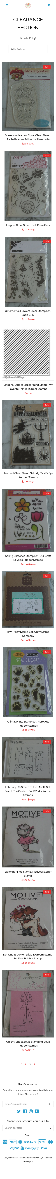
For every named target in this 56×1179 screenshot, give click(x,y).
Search (28, 1135)
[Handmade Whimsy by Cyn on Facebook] (25, 1112)
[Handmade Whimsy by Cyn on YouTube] (37, 1112)
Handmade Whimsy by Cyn (31, 1158)
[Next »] (39, 1064)
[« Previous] (17, 1064)
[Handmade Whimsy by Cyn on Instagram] (31, 1112)
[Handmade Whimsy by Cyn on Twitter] (19, 1112)
